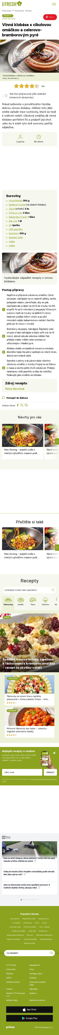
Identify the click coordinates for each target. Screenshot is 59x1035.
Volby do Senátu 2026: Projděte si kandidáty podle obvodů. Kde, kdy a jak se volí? (29, 873)
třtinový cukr (15, 212)
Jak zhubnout (14, 919)
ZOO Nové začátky (30, 927)
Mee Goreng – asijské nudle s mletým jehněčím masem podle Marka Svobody (21, 451)
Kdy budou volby (15, 927)
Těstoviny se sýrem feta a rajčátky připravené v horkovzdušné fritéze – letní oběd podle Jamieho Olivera (27, 699)
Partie (37, 923)
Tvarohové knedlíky (30, 939)
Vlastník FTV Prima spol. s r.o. (15, 994)
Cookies (9, 989)
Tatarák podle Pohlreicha (15, 935)
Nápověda (33, 989)
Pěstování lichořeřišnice (44, 935)
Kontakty (33, 978)
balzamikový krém (18, 216)
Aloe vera (30, 935)
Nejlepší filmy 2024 (28, 919)
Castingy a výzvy (36, 974)
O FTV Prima (11, 965)
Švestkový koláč (29, 943)
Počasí (44, 923)
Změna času (27, 923)
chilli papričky (16, 229)
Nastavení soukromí (37, 1000)
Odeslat (50, 772)
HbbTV (9, 978)
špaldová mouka (17, 204)
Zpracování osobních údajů (38, 983)
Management (35, 965)
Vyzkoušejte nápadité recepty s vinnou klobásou (28, 279)
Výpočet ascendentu (14, 939)
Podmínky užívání (13, 982)
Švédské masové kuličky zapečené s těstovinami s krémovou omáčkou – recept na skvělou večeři (29, 663)
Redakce (33, 993)
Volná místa (10, 969)
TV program (16, 923)
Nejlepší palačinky (46, 939)
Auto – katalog (44, 927)
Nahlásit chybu (12, 1000)
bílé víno (13, 221)
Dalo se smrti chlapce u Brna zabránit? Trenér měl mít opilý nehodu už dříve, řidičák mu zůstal (29, 859)
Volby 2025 (32, 931)
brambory (14, 233)
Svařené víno (43, 931)
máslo (12, 241)
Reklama (9, 974)
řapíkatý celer (16, 237)
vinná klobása (16, 200)
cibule (12, 208)
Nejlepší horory (44, 919)
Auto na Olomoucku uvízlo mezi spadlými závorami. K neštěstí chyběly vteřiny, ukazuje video (27, 886)
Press (32, 969)
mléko (12, 245)
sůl (10, 225)
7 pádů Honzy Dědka (18, 931)
